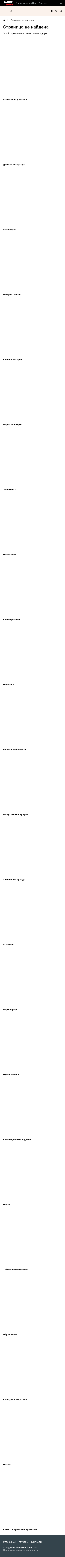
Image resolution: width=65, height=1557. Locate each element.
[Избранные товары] (56, 11)
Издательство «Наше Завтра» (31, 3)
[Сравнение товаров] (51, 11)
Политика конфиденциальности (20, 1550)
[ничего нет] (61, 11)
